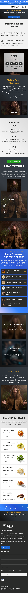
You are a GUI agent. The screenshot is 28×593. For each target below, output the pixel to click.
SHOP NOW (5, 547)
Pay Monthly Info (4, 588)
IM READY (14, 519)
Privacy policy (12, 588)
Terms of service (12, 589)
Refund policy (18, 588)
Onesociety (6, 586)
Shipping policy (4, 589)
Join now (20, 3)
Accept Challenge (14, 17)
